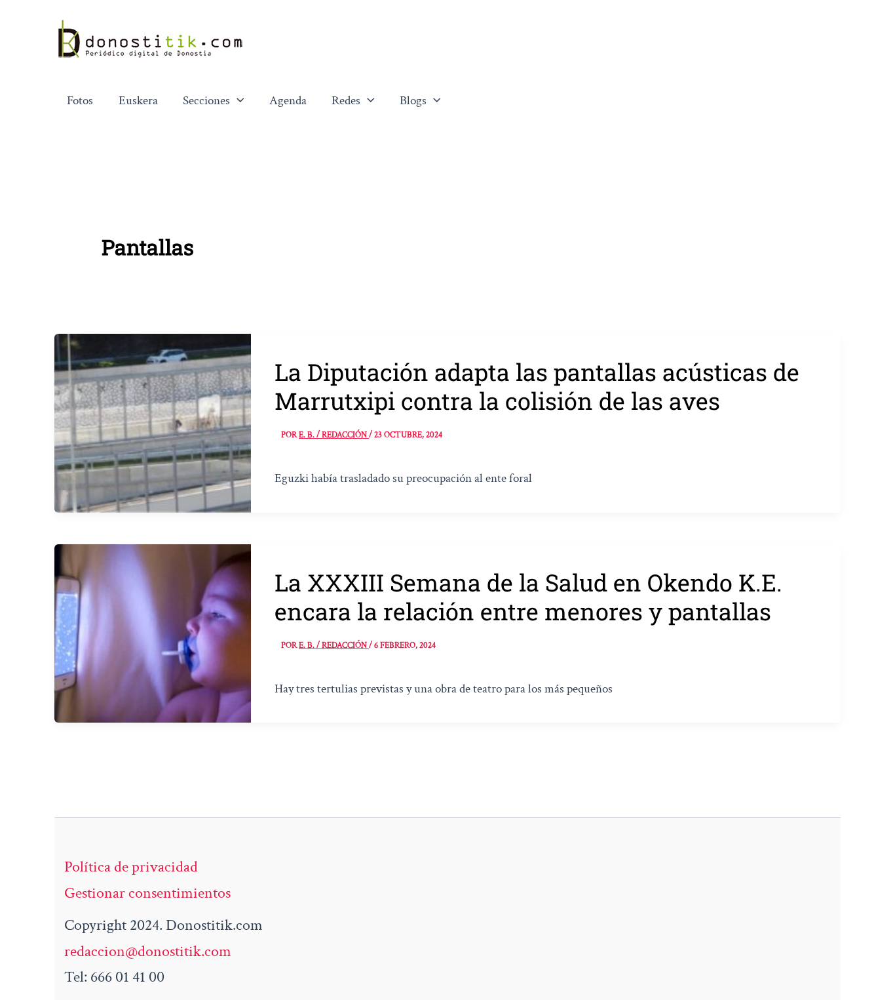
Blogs (413, 100)
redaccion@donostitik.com (147, 951)
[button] (237, 101)
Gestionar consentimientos (147, 893)
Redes (346, 100)
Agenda (288, 100)
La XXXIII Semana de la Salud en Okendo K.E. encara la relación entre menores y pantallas (528, 597)
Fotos (80, 100)
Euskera (138, 100)
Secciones (206, 100)
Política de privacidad (131, 866)
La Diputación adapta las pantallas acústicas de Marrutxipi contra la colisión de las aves (537, 386)
